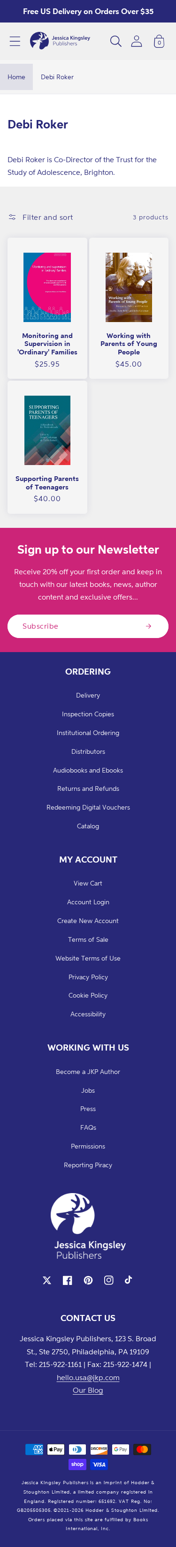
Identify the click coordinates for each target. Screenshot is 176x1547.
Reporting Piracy (88, 1165)
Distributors (88, 751)
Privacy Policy (88, 977)
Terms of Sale (88, 939)
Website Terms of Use (88, 958)
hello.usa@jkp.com (88, 1377)
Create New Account (88, 920)
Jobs (88, 1090)
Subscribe (41, 626)
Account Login (88, 902)
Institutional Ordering (88, 732)
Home (16, 77)
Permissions (88, 1146)
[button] (15, 41)
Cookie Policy (88, 995)
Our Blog (88, 1390)
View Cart (88, 883)
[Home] (60, 41)
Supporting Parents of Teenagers (47, 482)
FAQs (88, 1127)
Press (88, 1108)
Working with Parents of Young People (128, 343)
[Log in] (136, 41)
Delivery (88, 695)
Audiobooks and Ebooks (88, 770)
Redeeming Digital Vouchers (88, 807)
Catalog (88, 826)
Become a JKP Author (88, 1071)
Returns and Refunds (88, 788)
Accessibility (88, 1014)
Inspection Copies (88, 714)
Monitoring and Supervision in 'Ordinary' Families (47, 343)
